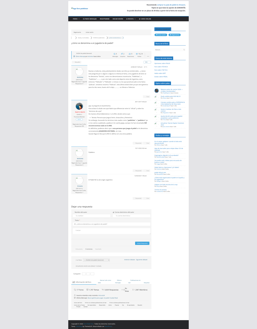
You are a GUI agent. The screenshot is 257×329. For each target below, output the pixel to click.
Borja (158, 186)
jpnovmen (159, 152)
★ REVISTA (130, 19)
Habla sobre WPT (160, 73)
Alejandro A (166, 113)
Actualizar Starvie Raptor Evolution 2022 (172, 124)
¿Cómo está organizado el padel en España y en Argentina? (169, 178)
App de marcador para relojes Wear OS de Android (169, 149)
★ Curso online (145, 19)
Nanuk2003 (160, 174)
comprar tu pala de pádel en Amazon (171, 5)
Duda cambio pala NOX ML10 (170, 96)
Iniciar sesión (118, 19)
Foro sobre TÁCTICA (160, 70)
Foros (75, 19)
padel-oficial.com (160, 172)
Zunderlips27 (166, 106)
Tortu (164, 119)
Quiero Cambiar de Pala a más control (171, 110)
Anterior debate (129, 260)
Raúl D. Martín (80, 112)
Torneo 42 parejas (161, 190)
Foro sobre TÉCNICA (161, 67)
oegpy (158, 164)
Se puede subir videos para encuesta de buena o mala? (168, 161)
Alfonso (159, 145)
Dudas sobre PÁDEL (161, 77)
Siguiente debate (142, 260)
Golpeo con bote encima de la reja (166, 185)
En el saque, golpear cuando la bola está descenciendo (168, 142)
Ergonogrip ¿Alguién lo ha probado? (166, 155)
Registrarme (104, 19)
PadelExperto (166, 93)
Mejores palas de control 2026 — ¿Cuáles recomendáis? (172, 90)
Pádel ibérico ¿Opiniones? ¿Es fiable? (167, 167)
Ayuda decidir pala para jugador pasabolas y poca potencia (172, 117)
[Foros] (73, 37)
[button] (79, 18)
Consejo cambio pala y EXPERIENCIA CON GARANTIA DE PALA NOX (173, 103)
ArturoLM (101, 295)
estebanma (160, 191)
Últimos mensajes (90, 19)
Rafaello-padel (161, 157)
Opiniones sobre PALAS (162, 63)
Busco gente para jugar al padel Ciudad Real (103, 298)
